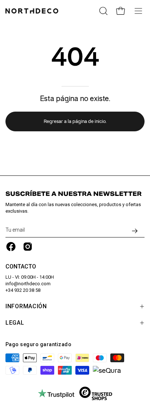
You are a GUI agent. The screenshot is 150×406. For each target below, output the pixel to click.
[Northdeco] (32, 10)
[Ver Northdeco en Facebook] (10, 246)
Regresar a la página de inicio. (75, 121)
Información (26, 306)
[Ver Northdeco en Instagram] (27, 246)
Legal (14, 322)
